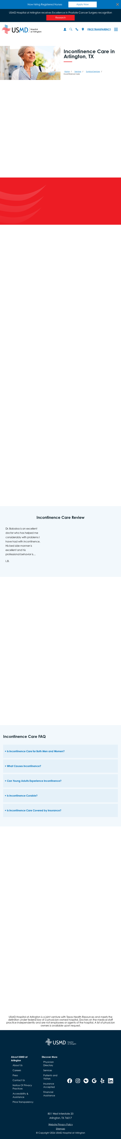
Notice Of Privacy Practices (22, 1087)
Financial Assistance (49, 1094)
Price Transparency (99, 29)
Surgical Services (93, 71)
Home (67, 71)
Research (60, 17)
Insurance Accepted (49, 1085)
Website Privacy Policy (60, 1124)
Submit (42, 986)
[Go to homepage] (29, 29)
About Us (18, 1065)
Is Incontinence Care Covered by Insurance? (34, 810)
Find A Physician (104, 207)
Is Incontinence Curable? (22, 795)
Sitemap (60, 1128)
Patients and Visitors (50, 1077)
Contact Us (19, 1080)
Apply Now (82, 4)
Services (78, 71)
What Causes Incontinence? (24, 766)
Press (15, 1075)
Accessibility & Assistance (20, 1095)
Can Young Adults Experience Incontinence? (34, 780)
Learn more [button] (31, 968)
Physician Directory (48, 1064)
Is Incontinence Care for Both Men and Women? (36, 751)
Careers (17, 1070)
